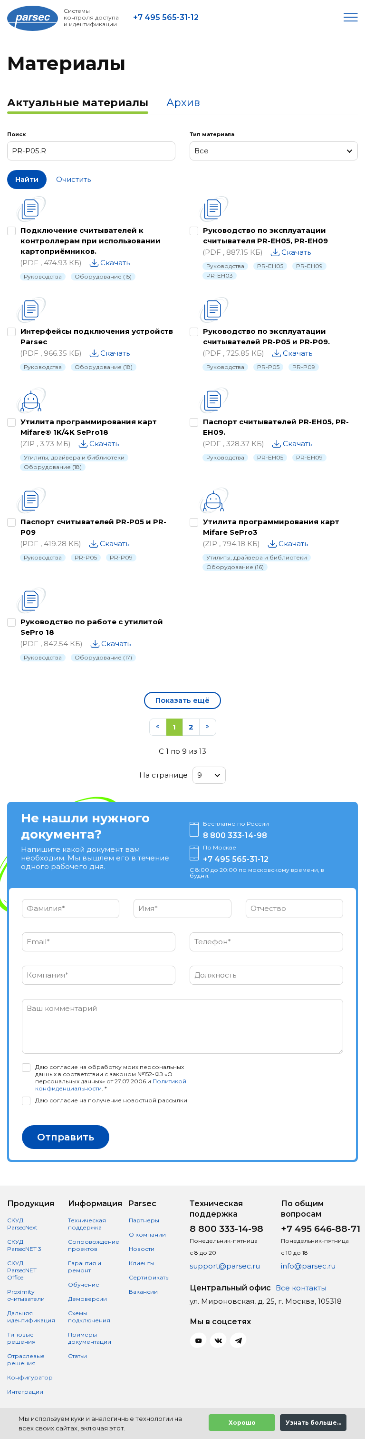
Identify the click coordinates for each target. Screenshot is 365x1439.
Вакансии (143, 1291)
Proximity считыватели (26, 1295)
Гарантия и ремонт (84, 1266)
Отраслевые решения (26, 1359)
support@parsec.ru (225, 1265)
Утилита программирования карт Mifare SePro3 (271, 527)
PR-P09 (303, 366)
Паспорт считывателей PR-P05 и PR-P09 (93, 527)
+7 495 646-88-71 (320, 1228)
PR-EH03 (219, 275)
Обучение (83, 1284)
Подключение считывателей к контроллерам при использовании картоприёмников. (90, 241)
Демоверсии (87, 1298)
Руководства (43, 276)
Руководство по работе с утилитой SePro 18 (91, 627)
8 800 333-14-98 (235, 835)
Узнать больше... (313, 1422)
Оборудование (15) (103, 276)
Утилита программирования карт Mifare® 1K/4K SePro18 (88, 427)
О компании (147, 1234)
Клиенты (141, 1263)
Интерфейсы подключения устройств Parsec (96, 336)
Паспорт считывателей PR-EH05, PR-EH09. (276, 427)
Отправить (65, 1137)
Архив (183, 102)
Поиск (16, 134)
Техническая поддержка (87, 1224)
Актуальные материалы (77, 102)
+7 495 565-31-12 (166, 17)
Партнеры (144, 1220)
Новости (141, 1248)
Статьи (77, 1355)
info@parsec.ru (308, 1265)
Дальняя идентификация (31, 1316)
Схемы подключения (89, 1316)
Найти (26, 179)
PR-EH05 (270, 266)
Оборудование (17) (103, 657)
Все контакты (301, 1287)
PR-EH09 (309, 266)
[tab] (77, 104)
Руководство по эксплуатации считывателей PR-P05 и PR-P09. (266, 336)
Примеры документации (89, 1338)
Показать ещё (182, 700)
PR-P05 (268, 366)
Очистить (73, 179)
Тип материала (212, 134)
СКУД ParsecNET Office (22, 1270)
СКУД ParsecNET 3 (24, 1245)
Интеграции (25, 1391)
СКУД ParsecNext (22, 1224)
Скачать (115, 262)
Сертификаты (149, 1277)
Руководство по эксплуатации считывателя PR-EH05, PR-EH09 (265, 235)
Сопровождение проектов (93, 1245)
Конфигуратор (30, 1377)
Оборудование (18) (104, 366)
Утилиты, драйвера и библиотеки (74, 457)
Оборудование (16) (235, 566)
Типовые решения (21, 1338)
